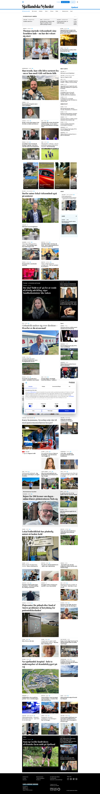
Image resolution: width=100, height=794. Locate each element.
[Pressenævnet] (55, 788)
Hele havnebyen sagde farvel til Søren (68, 512)
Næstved (75, 19)
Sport (71, 11)
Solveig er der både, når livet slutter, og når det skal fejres (69, 605)
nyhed (64, 79)
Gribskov (25, 28)
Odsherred (24, 242)
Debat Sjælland (70, 194)
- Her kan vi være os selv (69, 586)
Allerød (23, 357)
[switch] (43, 406)
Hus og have (68, 417)
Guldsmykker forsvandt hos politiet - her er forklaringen (30, 698)
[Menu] (77, 2)
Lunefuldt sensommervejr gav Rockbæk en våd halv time (69, 100)
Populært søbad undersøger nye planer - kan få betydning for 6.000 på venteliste (30, 586)
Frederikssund (59, 19)
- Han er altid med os (30, 565)
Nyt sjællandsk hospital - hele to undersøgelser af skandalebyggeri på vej (39, 664)
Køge (24, 19)
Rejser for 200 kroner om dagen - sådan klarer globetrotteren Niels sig (40, 497)
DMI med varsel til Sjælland (67, 73)
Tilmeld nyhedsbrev (40, 778)
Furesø (61, 48)
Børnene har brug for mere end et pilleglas (30, 104)
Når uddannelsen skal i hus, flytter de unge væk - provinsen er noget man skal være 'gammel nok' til (68, 741)
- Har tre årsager (49, 718)
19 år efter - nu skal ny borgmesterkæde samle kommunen (67, 455)
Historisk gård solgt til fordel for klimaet (69, 698)
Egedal (61, 491)
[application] (30, 175)
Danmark (24, 102)
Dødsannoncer (65, 11)
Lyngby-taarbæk (44, 471)
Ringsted (43, 262)
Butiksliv (47, 262)
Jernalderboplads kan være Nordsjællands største (30, 360)
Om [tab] (69, 386)
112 (65, 71)
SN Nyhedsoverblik (26, 11)
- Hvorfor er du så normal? (39, 327)
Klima (28, 142)
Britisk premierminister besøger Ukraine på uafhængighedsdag (69, 114)
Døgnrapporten (29, 19)
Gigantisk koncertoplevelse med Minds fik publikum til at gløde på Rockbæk (68, 31)
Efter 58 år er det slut (28, 641)
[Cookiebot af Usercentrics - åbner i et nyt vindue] (70, 383)
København (63, 127)
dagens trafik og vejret (69, 75)
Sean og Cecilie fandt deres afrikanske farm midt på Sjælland (68, 532)
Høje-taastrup (63, 639)
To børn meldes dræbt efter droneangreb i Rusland (68, 124)
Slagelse (24, 120)
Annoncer (25, 779)
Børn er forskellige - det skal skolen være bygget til (49, 455)
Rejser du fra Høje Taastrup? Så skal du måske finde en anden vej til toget (69, 642)
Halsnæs (62, 509)
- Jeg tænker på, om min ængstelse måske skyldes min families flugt (69, 566)
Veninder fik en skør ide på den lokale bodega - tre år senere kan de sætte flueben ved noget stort (50, 124)
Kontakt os (38, 779)
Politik (68, 451)
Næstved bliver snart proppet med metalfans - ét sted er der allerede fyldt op (49, 699)
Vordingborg (42, 19)
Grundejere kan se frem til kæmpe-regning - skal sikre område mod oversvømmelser (30, 145)
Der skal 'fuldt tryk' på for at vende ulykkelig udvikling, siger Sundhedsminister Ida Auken (39, 290)
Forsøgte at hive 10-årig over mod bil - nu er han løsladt (49, 585)
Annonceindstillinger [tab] (56, 386)
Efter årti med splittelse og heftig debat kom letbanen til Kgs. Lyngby (49, 474)
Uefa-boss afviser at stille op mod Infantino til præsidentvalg (69, 119)
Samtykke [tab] (30, 386)
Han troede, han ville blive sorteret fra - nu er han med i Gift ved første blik (40, 72)
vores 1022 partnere (32, 392)
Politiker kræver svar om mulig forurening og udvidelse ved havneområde (69, 662)
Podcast (29, 285)
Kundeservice (25, 776)
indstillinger (71, 396)
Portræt (66, 529)
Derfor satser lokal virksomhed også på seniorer (39, 194)
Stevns (23, 639)
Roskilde (23, 142)
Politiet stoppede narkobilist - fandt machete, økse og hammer (30, 23)
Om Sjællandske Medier (55, 776)
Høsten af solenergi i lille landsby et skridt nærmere (67, 758)
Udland (62, 106)
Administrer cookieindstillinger (56, 779)
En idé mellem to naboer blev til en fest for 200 (68, 50)
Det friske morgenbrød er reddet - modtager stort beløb (30, 379)
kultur (65, 84)
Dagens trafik (66, 77)
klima (66, 90)
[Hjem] (23, 2)
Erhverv (51, 11)
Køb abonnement (39, 776)
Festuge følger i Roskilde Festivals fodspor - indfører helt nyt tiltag (69, 81)
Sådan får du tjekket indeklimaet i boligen (67, 420)
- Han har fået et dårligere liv (49, 642)
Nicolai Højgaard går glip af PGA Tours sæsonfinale (69, 129)
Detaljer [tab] (43, 386)
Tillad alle (67, 410)
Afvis (33, 410)
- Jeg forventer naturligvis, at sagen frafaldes (30, 474)
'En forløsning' (49, 145)
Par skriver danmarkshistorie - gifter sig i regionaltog (49, 565)
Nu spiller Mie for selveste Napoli (68, 493)
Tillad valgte (50, 410)
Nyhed (65, 48)
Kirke (27, 639)
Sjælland (62, 71)
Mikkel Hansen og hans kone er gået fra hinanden (68, 134)
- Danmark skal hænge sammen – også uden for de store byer (69, 197)
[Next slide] (76, 175)
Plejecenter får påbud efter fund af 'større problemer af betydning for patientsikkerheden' (38, 608)
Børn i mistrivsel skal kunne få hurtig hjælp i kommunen (68, 284)
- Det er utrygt (69, 474)
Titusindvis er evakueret (69, 109)
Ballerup (24, 191)
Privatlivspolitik (53, 778)
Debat (57, 11)
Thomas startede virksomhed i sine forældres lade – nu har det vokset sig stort (39, 33)
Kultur (65, 28)
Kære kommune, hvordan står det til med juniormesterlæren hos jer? (39, 421)
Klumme (47, 451)
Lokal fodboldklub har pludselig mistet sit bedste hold (37, 533)
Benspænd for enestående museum (29, 264)
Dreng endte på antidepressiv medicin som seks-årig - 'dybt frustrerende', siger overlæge (68, 303)
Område (40, 11)
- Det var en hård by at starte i (49, 265)
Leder (28, 102)
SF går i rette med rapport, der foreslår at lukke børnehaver (30, 123)
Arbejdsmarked (30, 191)
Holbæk (61, 28)
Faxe (42, 120)
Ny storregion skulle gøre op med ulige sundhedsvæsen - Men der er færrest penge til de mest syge (69, 719)
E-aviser (24, 778)
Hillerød (23, 659)
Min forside (34, 11)
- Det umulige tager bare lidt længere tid (29, 245)
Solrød (42, 639)
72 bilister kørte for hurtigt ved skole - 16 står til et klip (47, 22)
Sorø (23, 471)
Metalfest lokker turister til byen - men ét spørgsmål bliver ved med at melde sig (50, 245)
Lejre (62, 471)
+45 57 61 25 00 (29, 790)
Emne (46, 11)
